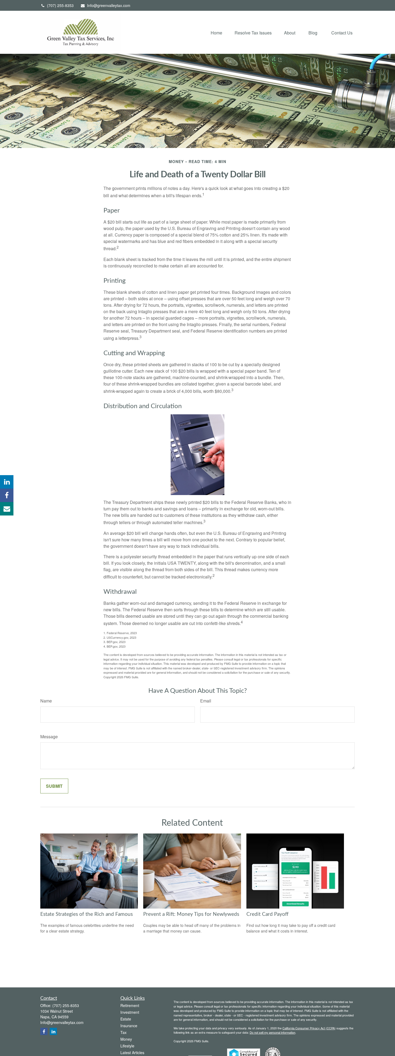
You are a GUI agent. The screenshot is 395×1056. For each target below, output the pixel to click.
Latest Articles (132, 1052)
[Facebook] (6, 495)
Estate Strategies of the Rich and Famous (86, 914)
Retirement (129, 1005)
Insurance (128, 1025)
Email (205, 701)
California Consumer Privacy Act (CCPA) (309, 1028)
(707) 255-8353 (60, 5)
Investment (129, 1012)
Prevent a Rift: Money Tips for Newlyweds (191, 914)
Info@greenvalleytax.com (108, 5)
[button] (216, 32)
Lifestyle (127, 1045)
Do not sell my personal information (272, 1032)
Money (126, 1039)
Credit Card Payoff (267, 914)
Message (49, 736)
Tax (123, 1032)
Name (46, 701)
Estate (125, 1019)
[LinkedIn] (6, 482)
